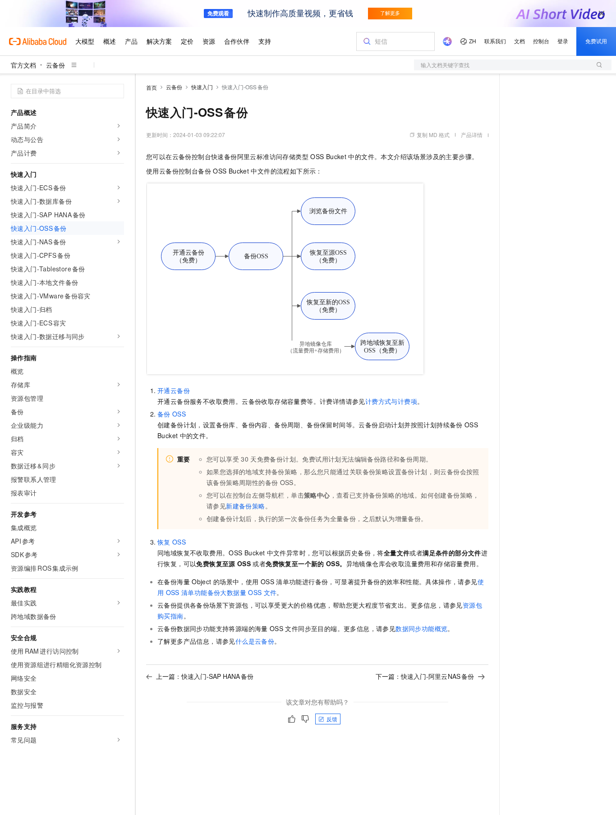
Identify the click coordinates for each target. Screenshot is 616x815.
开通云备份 (173, 390)
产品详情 (472, 134)
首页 (151, 87)
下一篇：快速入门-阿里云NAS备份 (425, 676)
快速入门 (202, 87)
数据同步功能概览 (421, 628)
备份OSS (171, 413)
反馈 (331, 719)
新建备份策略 (245, 505)
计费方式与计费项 (391, 401)
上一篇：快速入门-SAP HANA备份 (204, 676)
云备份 (55, 64)
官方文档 (23, 64)
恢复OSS (171, 541)
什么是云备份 (254, 641)
